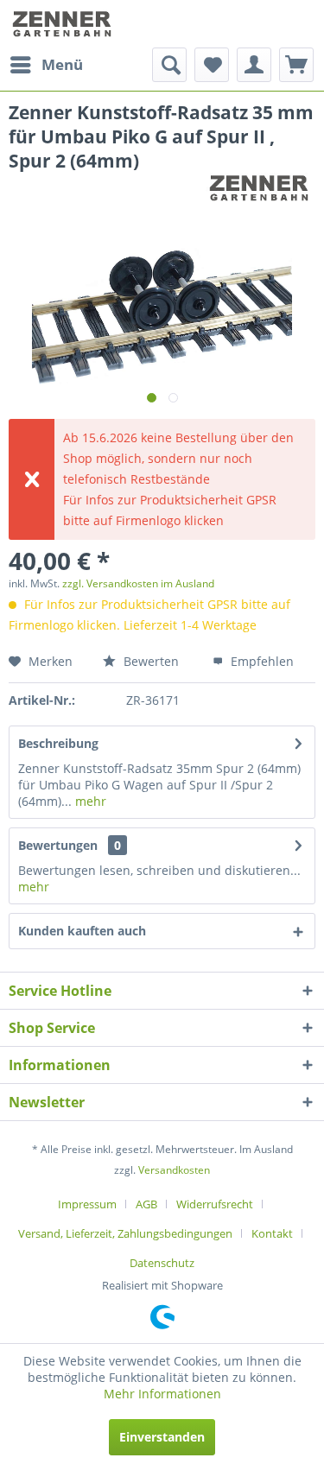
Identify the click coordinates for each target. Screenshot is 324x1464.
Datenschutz (162, 1263)
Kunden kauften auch (82, 930)
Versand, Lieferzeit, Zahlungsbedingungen (125, 1233)
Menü (62, 64)
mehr (89, 801)
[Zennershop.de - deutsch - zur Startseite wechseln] (63, 24)
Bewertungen (58, 845)
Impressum (87, 1204)
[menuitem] (46, 65)
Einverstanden (162, 1437)
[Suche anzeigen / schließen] (169, 65)
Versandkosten (174, 1170)
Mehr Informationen (162, 1393)
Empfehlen (260, 661)
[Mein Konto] (254, 65)
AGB (146, 1204)
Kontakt (272, 1233)
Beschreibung (58, 743)
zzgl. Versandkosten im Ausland (138, 583)
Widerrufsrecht (214, 1204)
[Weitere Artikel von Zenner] (260, 188)
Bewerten (149, 661)
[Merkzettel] (211, 65)
